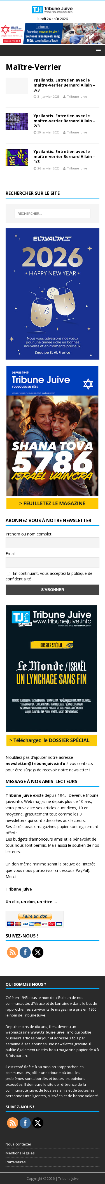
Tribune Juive (77, 96)
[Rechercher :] (52, 213)
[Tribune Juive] (52, 14)
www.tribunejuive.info (52, 1032)
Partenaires (16, 1161)
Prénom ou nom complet (29, 534)
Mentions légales (20, 1153)
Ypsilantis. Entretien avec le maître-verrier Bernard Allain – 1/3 (64, 156)
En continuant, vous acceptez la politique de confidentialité (49, 576)
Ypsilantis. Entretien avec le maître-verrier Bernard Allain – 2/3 (64, 120)
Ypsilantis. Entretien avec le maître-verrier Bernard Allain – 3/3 (64, 85)
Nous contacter (18, 1144)
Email (10, 553)
